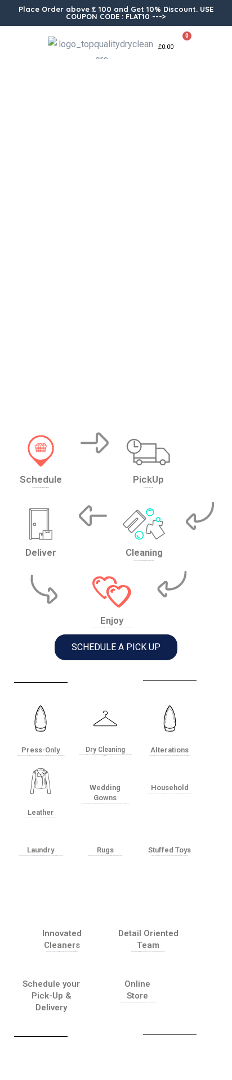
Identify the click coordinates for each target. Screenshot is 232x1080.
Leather (41, 812)
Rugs (105, 850)
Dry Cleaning (105, 750)
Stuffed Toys (169, 850)
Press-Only (40, 750)
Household (170, 787)
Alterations (169, 750)
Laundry (40, 850)
